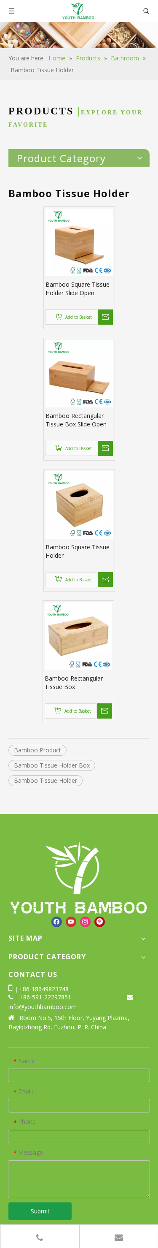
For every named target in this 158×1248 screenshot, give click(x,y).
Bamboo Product (37, 750)
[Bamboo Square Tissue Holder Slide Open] (79, 242)
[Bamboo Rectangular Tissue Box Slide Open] (79, 373)
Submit (40, 1211)
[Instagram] (85, 922)
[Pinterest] (99, 922)
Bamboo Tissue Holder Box (52, 765)
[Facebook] (56, 922)
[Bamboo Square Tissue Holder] (79, 504)
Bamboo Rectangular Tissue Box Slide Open (76, 420)
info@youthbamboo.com (42, 1007)
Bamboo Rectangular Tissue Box (74, 682)
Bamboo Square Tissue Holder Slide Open (78, 288)
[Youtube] (71, 922)
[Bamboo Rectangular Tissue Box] (78, 636)
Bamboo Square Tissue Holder (78, 551)
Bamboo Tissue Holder (45, 780)
